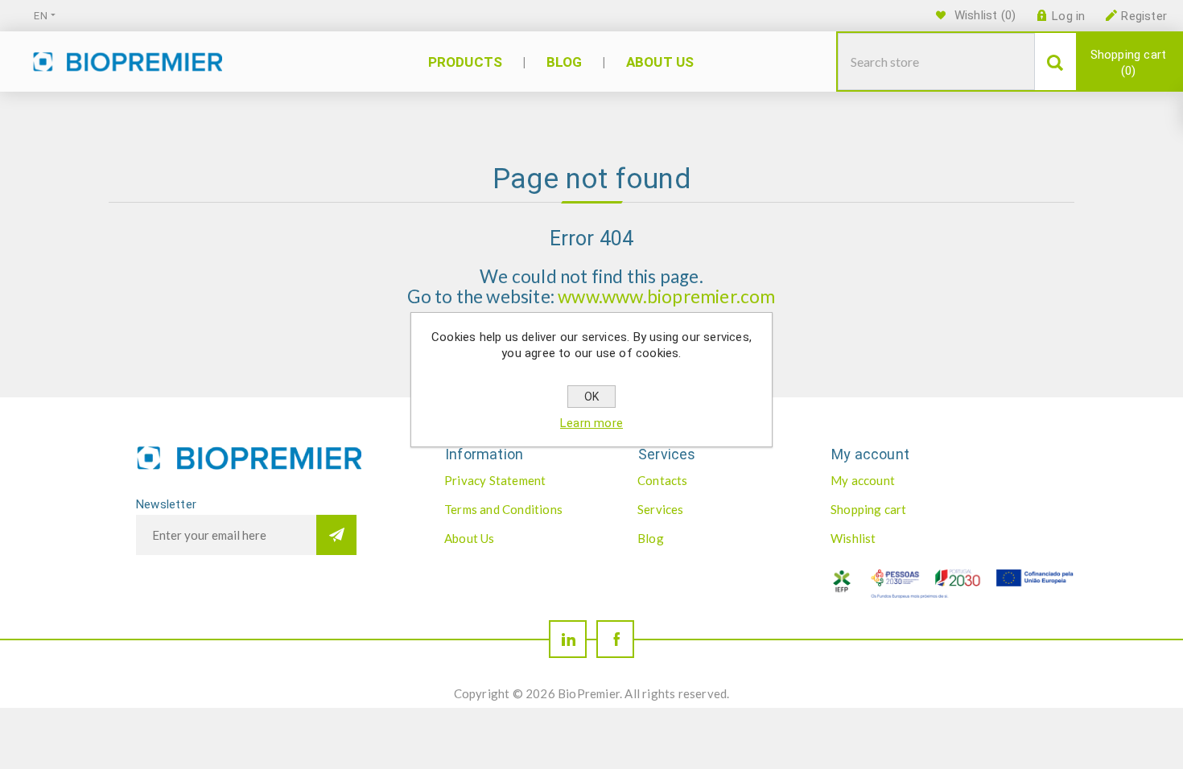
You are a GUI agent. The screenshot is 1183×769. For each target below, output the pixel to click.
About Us (469, 538)
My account (863, 480)
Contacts (662, 480)
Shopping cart (1128, 62)
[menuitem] (524, 480)
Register (1144, 16)
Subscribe (336, 535)
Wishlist (853, 538)
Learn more (591, 423)
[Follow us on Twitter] (568, 639)
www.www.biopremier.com (666, 296)
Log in (1068, 16)
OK (591, 396)
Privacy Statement (495, 480)
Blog (650, 538)
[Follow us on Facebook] (615, 639)
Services (660, 509)
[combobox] (936, 61)
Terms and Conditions (503, 509)
